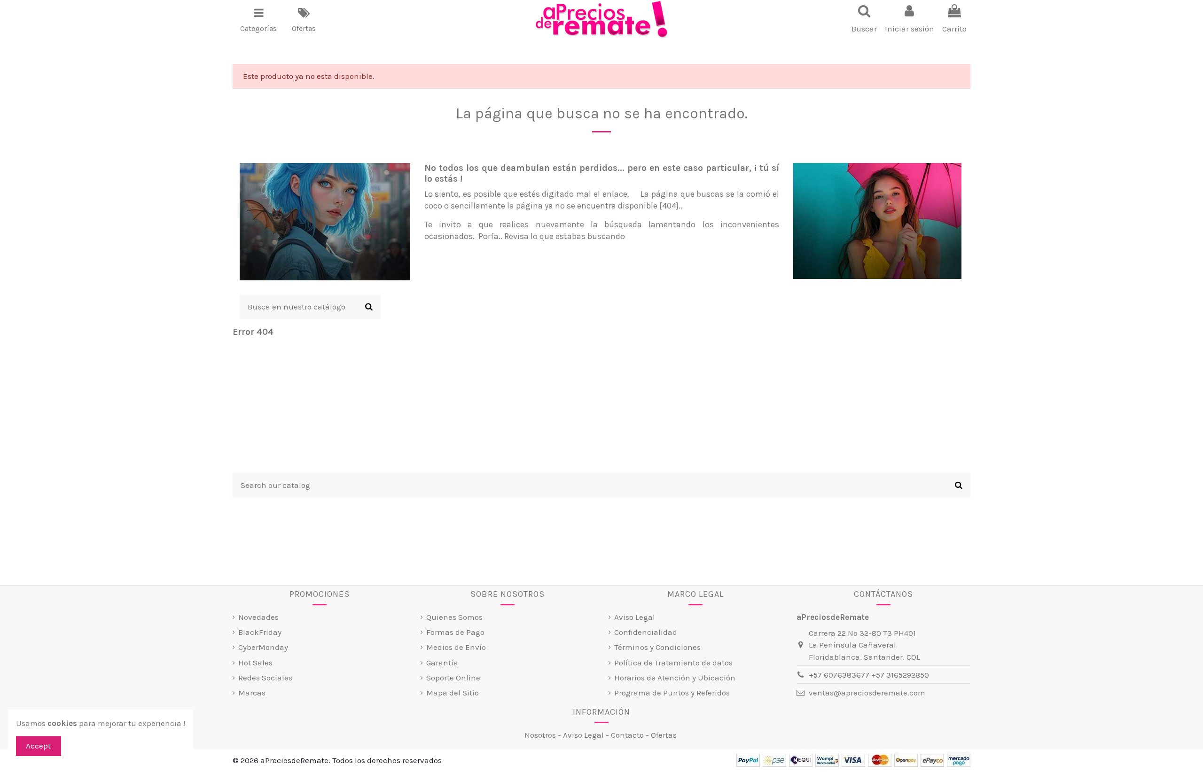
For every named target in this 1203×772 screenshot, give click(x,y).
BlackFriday (259, 632)
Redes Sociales (265, 677)
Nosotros (540, 735)
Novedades (258, 617)
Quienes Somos (454, 617)
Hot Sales (255, 662)
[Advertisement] (601, 407)
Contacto (627, 735)
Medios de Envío (456, 647)
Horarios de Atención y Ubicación (674, 677)
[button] (258, 20)
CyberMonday (263, 647)
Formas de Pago (455, 632)
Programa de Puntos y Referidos (672, 692)
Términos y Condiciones (657, 647)
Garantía (442, 662)
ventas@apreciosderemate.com (867, 692)
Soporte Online (453, 677)
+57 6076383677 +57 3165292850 (869, 674)
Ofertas (664, 735)
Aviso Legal (634, 617)
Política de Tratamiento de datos (673, 662)
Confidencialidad (645, 632)
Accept (38, 745)
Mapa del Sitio (452, 692)
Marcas (252, 692)
